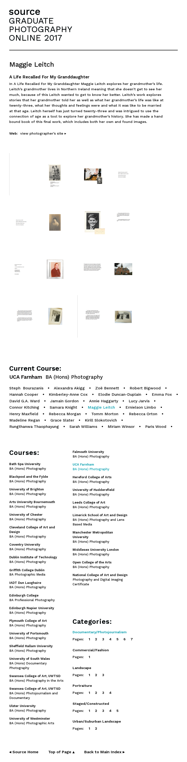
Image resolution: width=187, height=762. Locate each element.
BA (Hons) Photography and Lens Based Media (100, 519)
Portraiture (82, 686)
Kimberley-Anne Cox (68, 394)
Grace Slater (62, 420)
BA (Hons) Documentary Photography (29, 663)
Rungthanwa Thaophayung (34, 426)
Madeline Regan (24, 420)
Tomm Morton (104, 414)
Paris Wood (155, 426)
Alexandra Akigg (69, 388)
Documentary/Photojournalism (100, 632)
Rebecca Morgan (65, 414)
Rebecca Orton (143, 414)
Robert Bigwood (145, 388)
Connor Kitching (24, 407)
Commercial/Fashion (91, 650)
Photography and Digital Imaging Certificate (100, 579)
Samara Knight (63, 407)
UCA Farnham (56, 377)
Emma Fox (162, 394)
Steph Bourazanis (26, 388)
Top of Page (61, 752)
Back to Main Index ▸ (104, 752)
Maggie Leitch (101, 407)
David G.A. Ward (24, 401)
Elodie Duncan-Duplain (119, 394)
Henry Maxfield (23, 414)
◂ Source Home (23, 752)
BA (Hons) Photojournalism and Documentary (34, 693)
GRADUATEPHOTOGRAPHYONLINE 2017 (40, 29)
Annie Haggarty (103, 401)
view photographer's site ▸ (43, 133)
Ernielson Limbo (140, 407)
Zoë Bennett (107, 388)
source (24, 11)
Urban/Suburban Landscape (97, 721)
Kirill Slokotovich (101, 420)
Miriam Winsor (121, 426)
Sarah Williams (83, 426)
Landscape (82, 668)
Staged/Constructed (91, 704)
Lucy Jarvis (139, 401)
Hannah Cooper (23, 394)
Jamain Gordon (64, 401)
